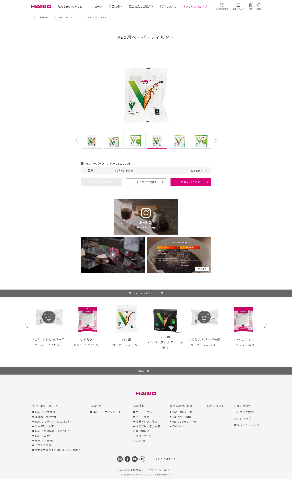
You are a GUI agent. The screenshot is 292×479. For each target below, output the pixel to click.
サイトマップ (242, 418)
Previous (77, 140)
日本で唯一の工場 (45, 426)
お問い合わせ (242, 405)
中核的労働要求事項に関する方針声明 (57, 450)
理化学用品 (142, 431)
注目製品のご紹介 (140, 6)
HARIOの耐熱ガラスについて (52, 431)
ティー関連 (142, 416)
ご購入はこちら (191, 182)
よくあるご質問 (146, 182)
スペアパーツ (144, 435)
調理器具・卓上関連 (148, 426)
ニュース (97, 6)
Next (216, 140)
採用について (168, 6)
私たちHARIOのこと (70, 6)
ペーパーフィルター (74, 17)
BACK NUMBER (182, 412)
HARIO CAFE (162, 459)
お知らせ (96, 405)
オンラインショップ (195, 6)
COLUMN (178, 426)
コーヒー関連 (57, 17)
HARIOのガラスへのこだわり (52, 421)
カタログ (141, 440)
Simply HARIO (181, 416)
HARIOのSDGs (44, 440)
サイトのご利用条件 (129, 470)
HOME (33, 17)
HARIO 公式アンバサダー (108, 412)
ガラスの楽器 (43, 445)
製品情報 (114, 6)
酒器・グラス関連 (146, 421)
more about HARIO (184, 421)
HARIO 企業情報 (45, 412)
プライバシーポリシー (161, 470)
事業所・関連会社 (45, 416)
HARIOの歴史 (43, 435)
